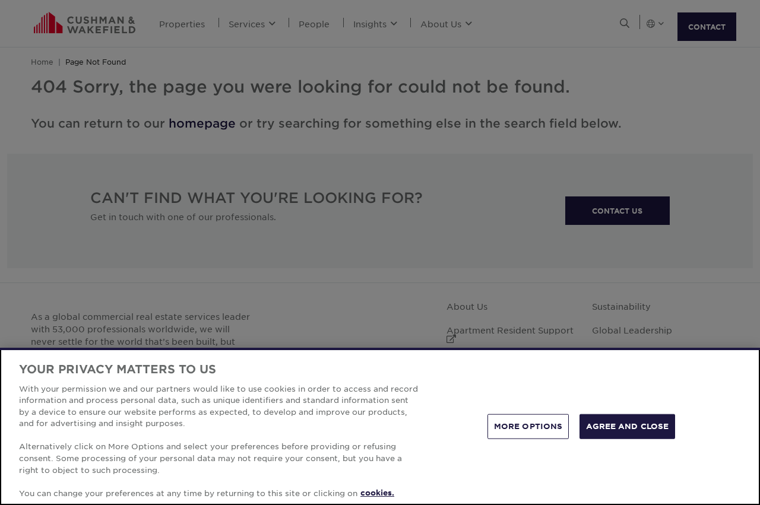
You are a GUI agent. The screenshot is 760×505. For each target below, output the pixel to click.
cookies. (377, 492)
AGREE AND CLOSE (627, 426)
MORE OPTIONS (528, 426)
